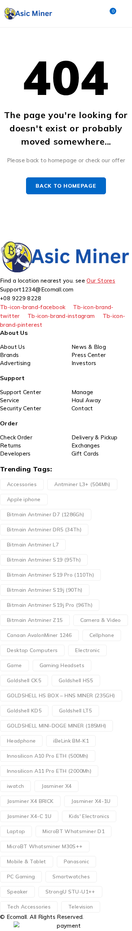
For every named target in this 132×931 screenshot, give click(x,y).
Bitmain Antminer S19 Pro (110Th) (50, 574)
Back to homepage (66, 186)
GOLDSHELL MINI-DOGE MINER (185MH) (56, 725)
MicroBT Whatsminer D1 (73, 831)
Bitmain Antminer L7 (33, 544)
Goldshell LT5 (75, 710)
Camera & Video (100, 620)
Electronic (87, 650)
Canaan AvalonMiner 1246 (39, 635)
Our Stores (101, 280)
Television (80, 906)
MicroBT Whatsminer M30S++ (44, 846)
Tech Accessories (29, 906)
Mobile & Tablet (26, 861)
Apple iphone (24, 499)
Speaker (17, 891)
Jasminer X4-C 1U (29, 816)
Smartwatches (71, 876)
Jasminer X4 (56, 786)
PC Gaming (21, 876)
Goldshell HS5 (76, 680)
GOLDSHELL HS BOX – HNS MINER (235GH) (61, 695)
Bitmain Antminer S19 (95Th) (44, 559)
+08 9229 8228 (20, 298)
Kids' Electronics (89, 816)
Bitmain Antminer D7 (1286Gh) (45, 514)
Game (14, 665)
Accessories (22, 484)
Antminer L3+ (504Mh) (82, 484)
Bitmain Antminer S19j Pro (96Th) (49, 605)
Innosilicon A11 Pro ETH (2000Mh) (49, 771)
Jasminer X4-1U (90, 801)
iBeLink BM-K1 (71, 740)
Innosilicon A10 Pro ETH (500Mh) (47, 756)
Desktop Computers (32, 650)
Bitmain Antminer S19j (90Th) (44, 590)
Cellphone (101, 635)
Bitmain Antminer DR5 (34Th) (44, 529)
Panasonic (76, 861)
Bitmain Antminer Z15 (35, 620)
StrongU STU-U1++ (70, 891)
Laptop (16, 831)
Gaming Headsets (62, 665)
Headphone (21, 740)
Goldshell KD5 (24, 710)
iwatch (15, 786)
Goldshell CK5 (24, 680)
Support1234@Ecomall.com (37, 289)
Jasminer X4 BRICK (30, 801)
